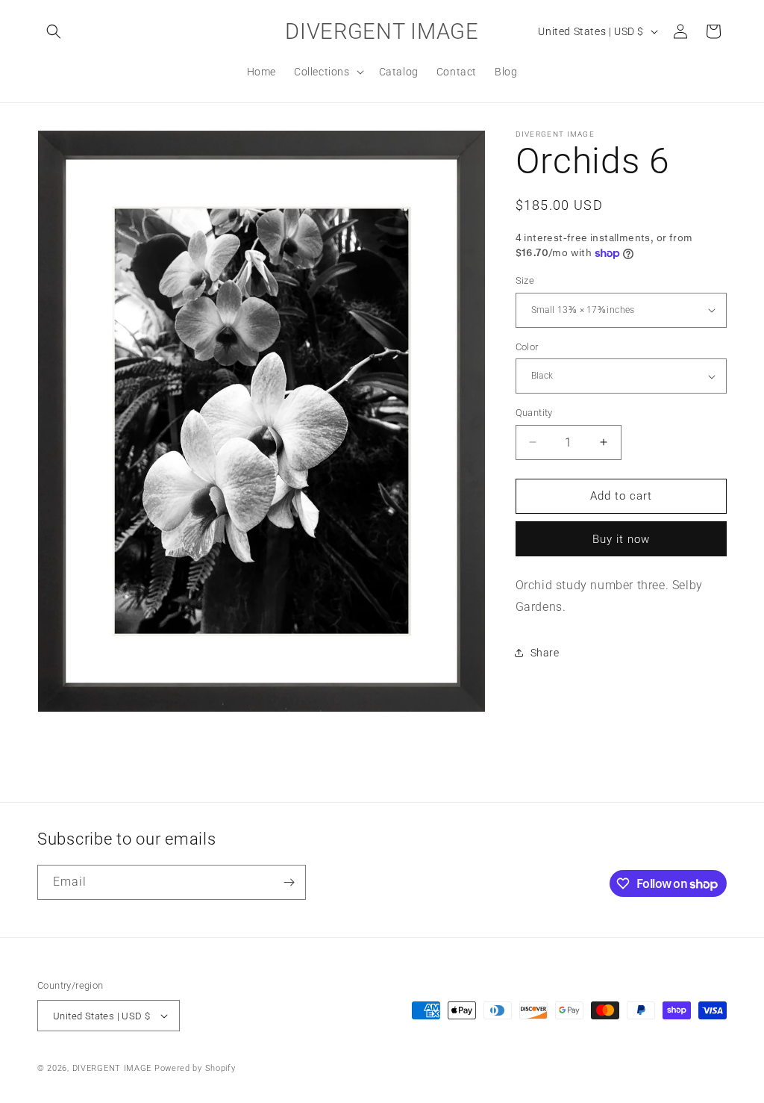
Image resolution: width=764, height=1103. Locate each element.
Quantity (534, 412)
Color (527, 346)
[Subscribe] (288, 882)
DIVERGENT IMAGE (112, 1068)
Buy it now (621, 539)
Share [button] (545, 653)
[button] (53, 31)
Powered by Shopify (195, 1068)
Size (525, 280)
